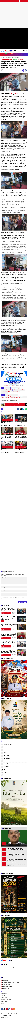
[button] (24, 51)
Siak (5, 752)
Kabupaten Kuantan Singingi (6, 59)
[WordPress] (9, 1009)
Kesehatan (15, 59)
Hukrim (16, 420)
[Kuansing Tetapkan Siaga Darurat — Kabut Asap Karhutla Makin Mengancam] (7, 445)
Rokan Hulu (6, 766)
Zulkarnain (5, 393)
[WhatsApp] (26, 409)
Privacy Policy (4, 1001)
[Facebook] (18, 409)
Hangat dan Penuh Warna (12, 395)
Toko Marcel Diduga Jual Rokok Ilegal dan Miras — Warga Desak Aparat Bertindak (20, 424)
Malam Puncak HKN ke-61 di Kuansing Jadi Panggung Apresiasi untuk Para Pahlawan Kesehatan (13, 397)
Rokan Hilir (6, 763)
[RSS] (14, 1009)
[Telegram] (23, 409)
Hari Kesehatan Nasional (19, 389)
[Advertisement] (14, 512)
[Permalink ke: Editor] (2, 70)
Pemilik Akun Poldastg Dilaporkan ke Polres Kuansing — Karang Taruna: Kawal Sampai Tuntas (6, 438)
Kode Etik (3, 995)
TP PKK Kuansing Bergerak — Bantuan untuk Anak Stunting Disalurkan (7, 424)
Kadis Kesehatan (6, 391)
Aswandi (8, 388)
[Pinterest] (7, 1009)
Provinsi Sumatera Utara (6, 975)
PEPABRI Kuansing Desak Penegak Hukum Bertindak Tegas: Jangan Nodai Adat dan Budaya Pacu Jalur (21, 438)
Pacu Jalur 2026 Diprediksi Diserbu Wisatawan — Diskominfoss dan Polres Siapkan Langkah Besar (16, 863)
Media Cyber (4, 997)
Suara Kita (3, 971)
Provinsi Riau (20, 59)
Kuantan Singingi (8, 744)
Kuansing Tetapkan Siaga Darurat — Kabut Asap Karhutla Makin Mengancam (7, 451)
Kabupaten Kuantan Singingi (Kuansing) (11, 982)
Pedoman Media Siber (6, 999)
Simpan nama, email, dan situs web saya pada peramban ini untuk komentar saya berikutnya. (13, 598)
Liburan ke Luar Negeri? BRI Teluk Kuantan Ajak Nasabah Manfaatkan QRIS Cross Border (15, 854)
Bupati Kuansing (15, 388)
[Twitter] (21, 409)
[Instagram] (12, 1009)
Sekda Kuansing (16, 391)
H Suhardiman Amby (7, 389)
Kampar (5, 775)
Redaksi (2, 1003)
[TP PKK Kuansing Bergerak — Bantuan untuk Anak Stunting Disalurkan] (7, 418)
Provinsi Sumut (5, 988)
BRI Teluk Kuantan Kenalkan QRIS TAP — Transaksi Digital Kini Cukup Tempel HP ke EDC (16, 858)
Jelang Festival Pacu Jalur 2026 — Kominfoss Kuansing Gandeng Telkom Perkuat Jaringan (16, 849)
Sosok (2, 973)
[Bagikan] (26, 70)
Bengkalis (6, 761)
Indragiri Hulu (7, 755)
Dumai (5, 772)
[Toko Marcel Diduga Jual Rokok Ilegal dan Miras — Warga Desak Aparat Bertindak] (21, 418)
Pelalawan (6, 749)
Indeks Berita (4, 993)
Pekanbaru (6, 747)
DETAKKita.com (15, 93)
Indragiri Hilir (7, 758)
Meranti (5, 769)
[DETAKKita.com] (11, 50)
